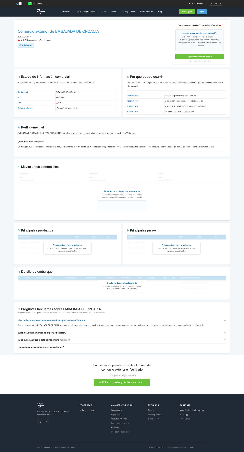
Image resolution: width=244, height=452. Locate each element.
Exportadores (116, 415)
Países (113, 12)
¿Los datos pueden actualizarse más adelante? (41, 347)
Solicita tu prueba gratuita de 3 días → (122, 382)
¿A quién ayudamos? (86, 12)
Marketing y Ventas (119, 419)
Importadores (116, 410)
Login (202, 12)
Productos (67, 12)
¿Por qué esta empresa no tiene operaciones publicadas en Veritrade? (52, 320)
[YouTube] (46, 421)
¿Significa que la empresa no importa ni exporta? (42, 333)
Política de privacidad (156, 447)
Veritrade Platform (87, 410)
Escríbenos (37, 3)
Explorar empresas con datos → (200, 57)
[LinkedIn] (39, 421)
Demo (103, 12)
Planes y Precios (128, 12)
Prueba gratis (187, 12)
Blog (160, 12)
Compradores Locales (120, 423)
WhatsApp (184, 415)
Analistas (115, 428)
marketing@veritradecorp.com (192, 410)
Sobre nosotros (146, 12)
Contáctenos (196, 4)
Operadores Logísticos (120, 432)
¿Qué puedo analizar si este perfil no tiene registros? (44, 340)
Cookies (192, 447)
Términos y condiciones (176, 447)
